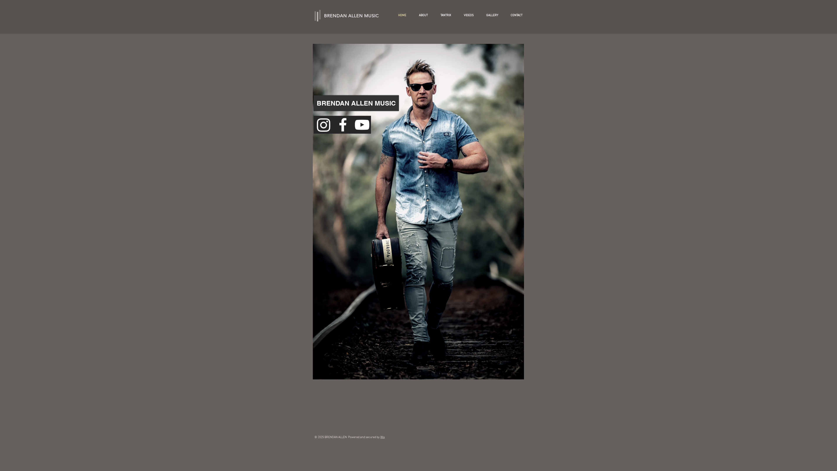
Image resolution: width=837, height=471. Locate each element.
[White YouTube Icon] (362, 125)
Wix (382, 437)
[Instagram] (324, 125)
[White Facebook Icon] (343, 125)
